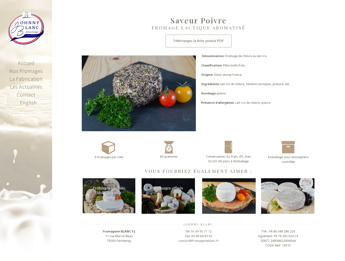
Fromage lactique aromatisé (199, 28)
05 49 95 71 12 (201, 231)
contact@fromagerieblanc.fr (198, 241)
